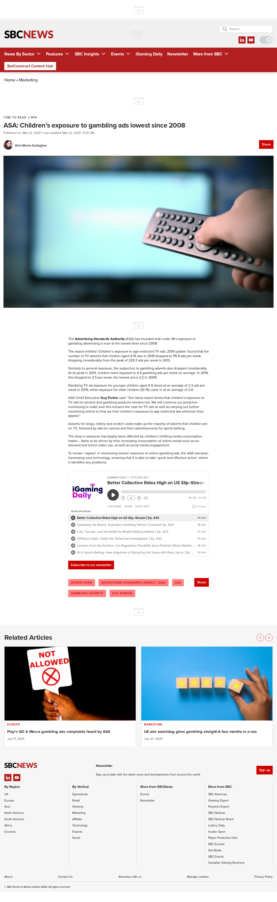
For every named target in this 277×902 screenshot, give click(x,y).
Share (266, 144)
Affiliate (77, 819)
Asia (7, 806)
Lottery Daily (216, 825)
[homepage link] (28, 34)
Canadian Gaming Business (226, 862)
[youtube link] (250, 40)
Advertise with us (130, 876)
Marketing (28, 80)
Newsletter (177, 54)
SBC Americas (217, 794)
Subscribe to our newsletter (91, 564)
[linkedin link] (242, 40)
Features (54, 54)
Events (117, 54)
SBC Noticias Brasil (221, 819)
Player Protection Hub (222, 838)
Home (9, 80)
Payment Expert (218, 806)
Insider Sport (216, 831)
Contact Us (65, 876)
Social (76, 838)
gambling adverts (87, 593)
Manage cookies (198, 876)
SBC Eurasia (216, 844)
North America (14, 813)
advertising (81, 582)
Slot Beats (215, 850)
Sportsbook (80, 794)
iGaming (77, 806)
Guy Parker (122, 593)
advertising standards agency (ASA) (133, 582)
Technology (80, 825)
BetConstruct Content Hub (30, 66)
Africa (8, 825)
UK (6, 794)
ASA (178, 582)
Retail (76, 800)
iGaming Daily (149, 54)
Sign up (264, 770)
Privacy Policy (263, 876)
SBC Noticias (216, 813)
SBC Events (216, 856)
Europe (9, 800)
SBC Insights (87, 54)
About (8, 876)
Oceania (9, 831)
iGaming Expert (218, 800)
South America (14, 819)
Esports (77, 831)
